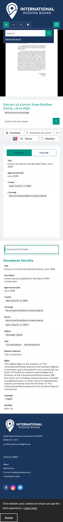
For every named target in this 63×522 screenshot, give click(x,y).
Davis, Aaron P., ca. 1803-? (17, 324)
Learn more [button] (30, 508)
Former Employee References (17, 472)
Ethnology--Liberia (14, 335)
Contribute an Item (11, 476)
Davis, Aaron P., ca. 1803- (20, 186)
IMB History (8, 468)
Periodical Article (32, 344)
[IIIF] (15, 138)
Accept (9, 517)
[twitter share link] (20, 487)
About (6, 464)
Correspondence (13, 344)
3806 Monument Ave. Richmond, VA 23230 (22, 436)
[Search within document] (56, 121)
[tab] (19, 153)
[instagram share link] (13, 487)
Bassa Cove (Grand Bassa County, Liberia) (27, 196)
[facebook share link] (6, 487)
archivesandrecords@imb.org (16, 444)
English (9, 399)
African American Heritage (17, 112)
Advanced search (13, 39)
